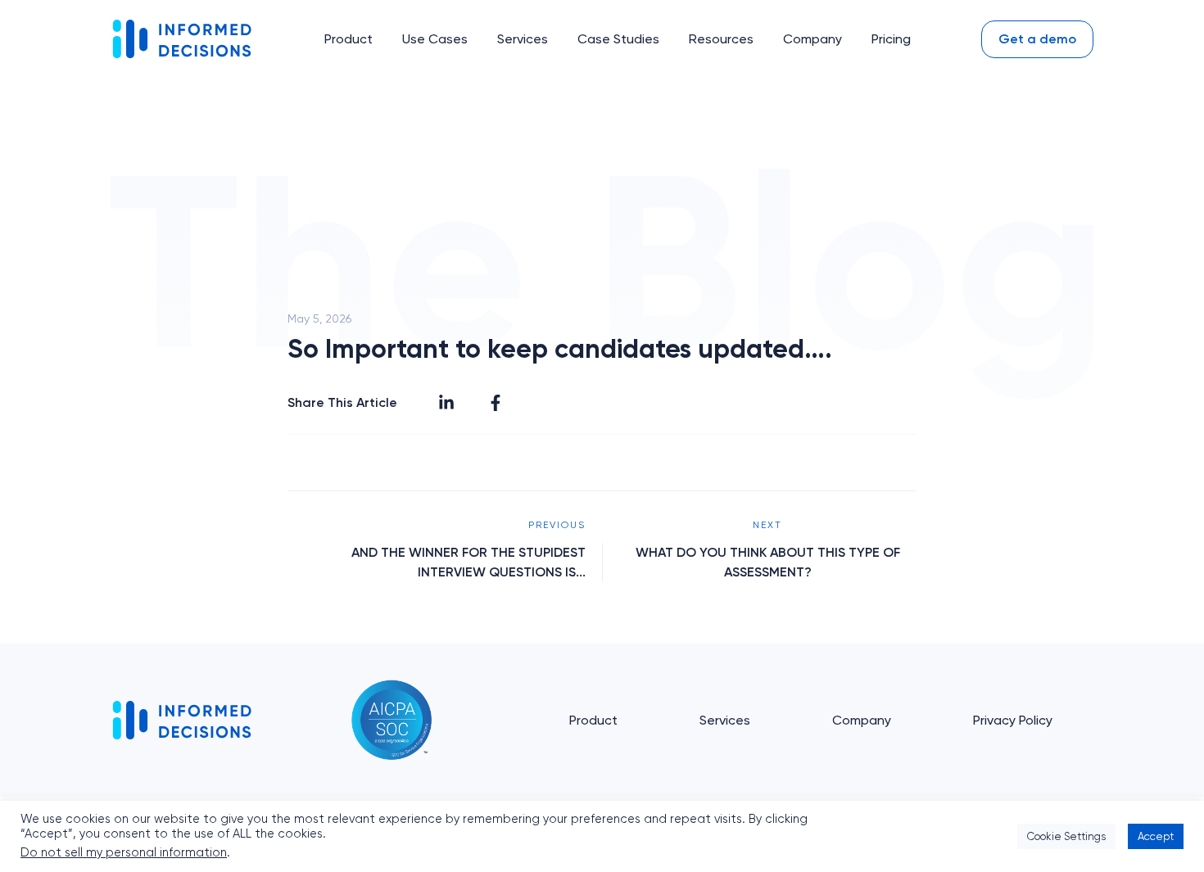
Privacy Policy (1012, 720)
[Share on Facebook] (495, 402)
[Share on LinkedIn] (446, 402)
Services (724, 720)
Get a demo (1037, 39)
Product (593, 720)
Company (861, 720)
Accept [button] (1156, 836)
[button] (348, 39)
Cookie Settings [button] (1066, 836)
